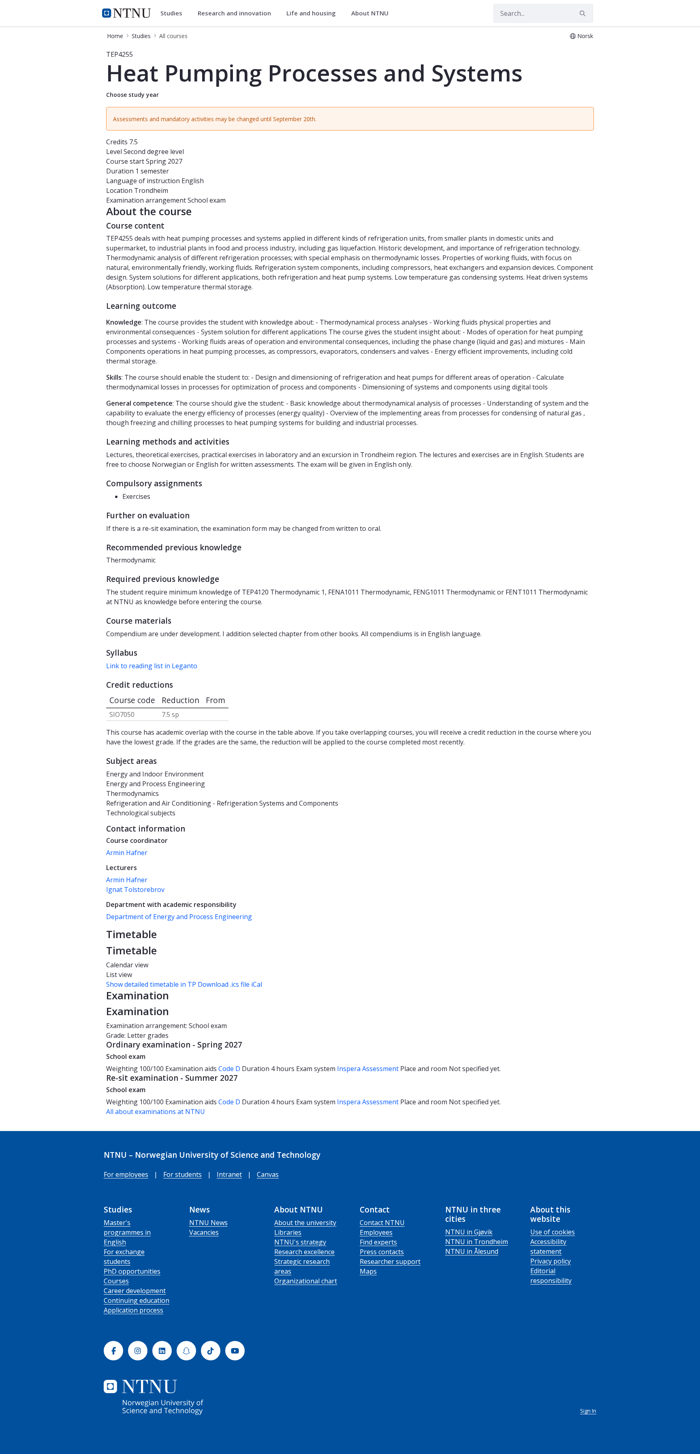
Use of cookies (552, 1231)
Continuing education (136, 1300)
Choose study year (132, 94)
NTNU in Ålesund (471, 1251)
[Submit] (584, 13)
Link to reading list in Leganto (151, 665)
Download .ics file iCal (230, 984)
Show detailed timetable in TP (151, 984)
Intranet (229, 1174)
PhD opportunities (132, 1271)
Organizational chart (305, 1281)
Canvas (268, 1174)
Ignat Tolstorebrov (135, 889)
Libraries (287, 1232)
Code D (229, 1068)
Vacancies (204, 1232)
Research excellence (304, 1251)
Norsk (585, 36)
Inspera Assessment (368, 1068)
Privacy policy (550, 1261)
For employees (126, 1174)
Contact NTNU (382, 1222)
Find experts (378, 1242)
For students (182, 1174)
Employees (376, 1232)
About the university (305, 1222)
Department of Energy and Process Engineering (179, 916)
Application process (133, 1310)
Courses (116, 1281)
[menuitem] (174, 13)
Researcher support (390, 1261)
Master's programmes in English (127, 1232)
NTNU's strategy (300, 1242)
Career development (135, 1290)
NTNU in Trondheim (476, 1241)
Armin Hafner (126, 852)
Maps (368, 1271)
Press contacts (382, 1251)
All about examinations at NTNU (155, 1111)
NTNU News (208, 1222)
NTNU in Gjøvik (469, 1231)
